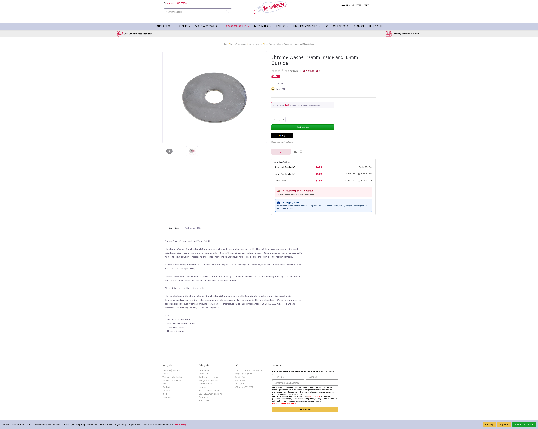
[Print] (301, 152)
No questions (313, 70)
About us (166, 390)
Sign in (344, 5)
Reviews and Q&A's (193, 228)
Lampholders (163, 26)
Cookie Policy (179, 424)
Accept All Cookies (524, 424)
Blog (164, 393)
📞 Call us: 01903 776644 (175, 3)
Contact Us (167, 387)
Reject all (504, 424)
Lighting (280, 26)
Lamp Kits (182, 26)
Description (173, 228)
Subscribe (305, 409)
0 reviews (293, 70)
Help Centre (375, 26)
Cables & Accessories (206, 26)
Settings (489, 424)
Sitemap (166, 397)
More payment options (282, 141)
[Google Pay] (282, 135)
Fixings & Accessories (235, 26)
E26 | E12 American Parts (336, 26)
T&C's (165, 373)
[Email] (295, 152)
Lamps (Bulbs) (261, 26)
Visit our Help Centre (172, 377)
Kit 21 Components (171, 380)
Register (356, 5)
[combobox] (198, 11)
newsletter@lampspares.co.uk (284, 403)
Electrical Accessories (305, 26)
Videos (165, 383)
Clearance (358, 26)
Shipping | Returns (171, 370)
